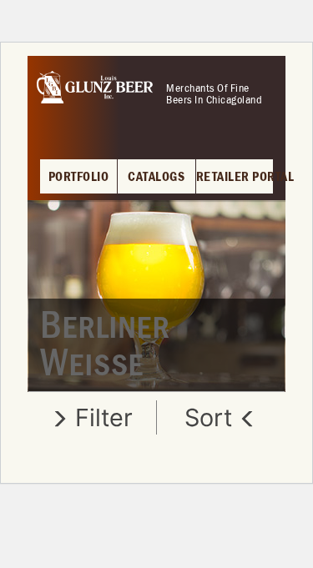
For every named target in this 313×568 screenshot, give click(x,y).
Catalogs (156, 177)
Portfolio (78, 177)
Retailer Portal (234, 177)
